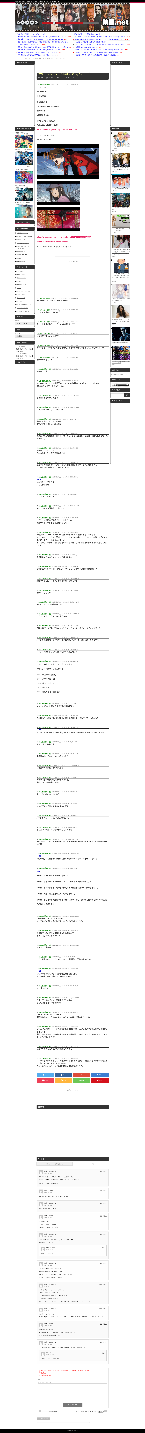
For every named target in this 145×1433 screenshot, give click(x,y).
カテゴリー (17, 320)
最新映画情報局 (21, 251)
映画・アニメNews (33, 58)
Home (25, 58)
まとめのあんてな (21, 284)
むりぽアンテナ (21, 294)
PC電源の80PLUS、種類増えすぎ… (29, 44)
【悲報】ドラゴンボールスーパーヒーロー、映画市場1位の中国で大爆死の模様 (89, 1412)
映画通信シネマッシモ (22, 233)
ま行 (26, 349)
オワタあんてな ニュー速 (23, 311)
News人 (19, 288)
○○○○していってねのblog (23, 243)
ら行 (17, 351)
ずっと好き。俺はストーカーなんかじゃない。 (31, 34)
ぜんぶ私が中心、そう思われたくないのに (87, 34)
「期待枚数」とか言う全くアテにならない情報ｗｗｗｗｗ (37, 55)
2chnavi (19, 281)
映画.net (76, 1430)
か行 (22, 348)
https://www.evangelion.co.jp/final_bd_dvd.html (57, 129)
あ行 (17, 348)
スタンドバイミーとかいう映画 (120, 188)
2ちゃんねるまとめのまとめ (24, 304)
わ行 (22, 351)
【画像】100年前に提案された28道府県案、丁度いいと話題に (38, 52)
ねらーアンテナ (21, 301)
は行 (22, 349)
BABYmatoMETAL (21, 261)
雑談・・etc (41, 58)
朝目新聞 (19, 258)
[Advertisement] (73, 65)
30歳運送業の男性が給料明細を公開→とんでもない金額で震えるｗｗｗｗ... (43, 36)
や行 (31, 349)
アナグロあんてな (21, 277)
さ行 (26, 348)
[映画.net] (72, 30)
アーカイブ (17, 333)
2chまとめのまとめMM (22, 308)
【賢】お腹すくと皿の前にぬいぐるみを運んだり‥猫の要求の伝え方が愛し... (43, 42)
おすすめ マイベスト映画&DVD (24, 236)
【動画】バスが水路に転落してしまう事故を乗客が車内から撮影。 (40, 50)
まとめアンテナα (21, 274)
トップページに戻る (43, 1418)
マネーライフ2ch (21, 239)
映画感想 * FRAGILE (22, 254)
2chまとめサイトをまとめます (24, 291)
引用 (105, 1171)
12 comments (71, 77)
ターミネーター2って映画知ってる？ (50, 1411)
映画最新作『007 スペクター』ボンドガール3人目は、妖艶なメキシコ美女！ (121, 321)
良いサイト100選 (21, 298)
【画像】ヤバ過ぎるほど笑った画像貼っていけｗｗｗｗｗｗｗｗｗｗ (40, 39)
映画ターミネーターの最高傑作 (120, 342)
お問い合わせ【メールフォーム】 (120, 374)
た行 (31, 348)
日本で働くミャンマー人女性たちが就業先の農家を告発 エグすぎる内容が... (100, 36)
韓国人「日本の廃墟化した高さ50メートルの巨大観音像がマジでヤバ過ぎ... (43, 47)
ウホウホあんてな (21, 271)
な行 (17, 349)
